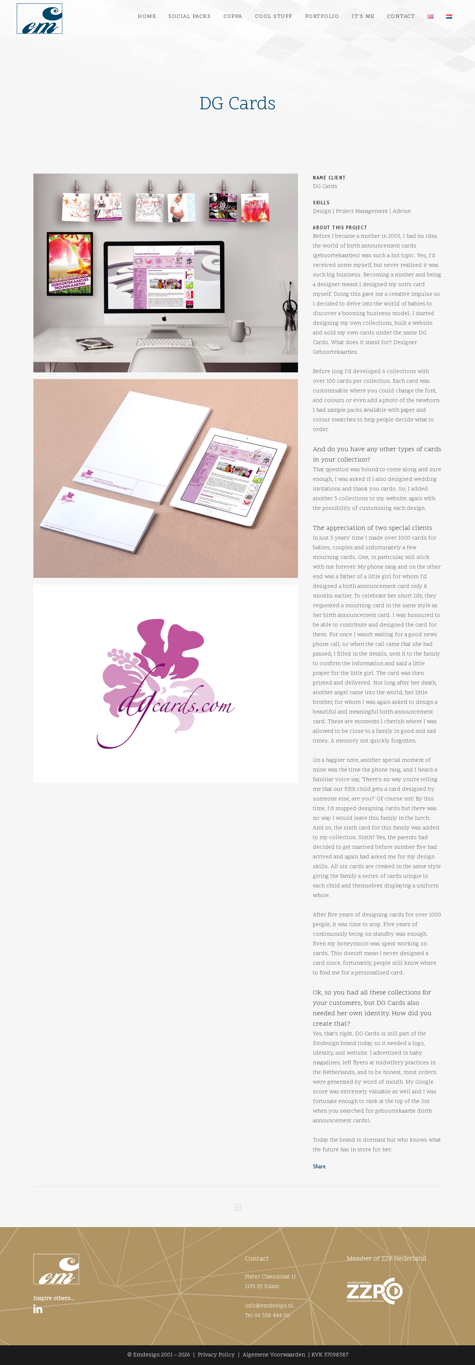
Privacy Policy (216, 1355)
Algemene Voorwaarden (274, 1355)
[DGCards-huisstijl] (165, 481)
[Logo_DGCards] (165, 686)
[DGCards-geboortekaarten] (165, 275)
